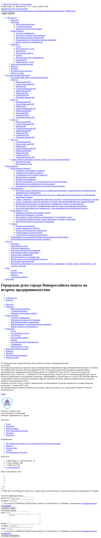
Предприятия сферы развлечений (30, 38)
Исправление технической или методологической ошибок (40, 186)
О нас (8, 424)
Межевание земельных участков (29, 215)
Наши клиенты (17, 31)
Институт (15, 20)
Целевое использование (26, 179)
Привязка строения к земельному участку (33, 213)
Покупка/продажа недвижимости (30, 58)
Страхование (21, 60)
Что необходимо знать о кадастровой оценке (29, 77)
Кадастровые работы (24, 53)
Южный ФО (21, 86)
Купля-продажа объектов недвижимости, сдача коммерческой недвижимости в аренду (52, 208)
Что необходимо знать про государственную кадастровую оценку (33, 443)
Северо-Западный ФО (25, 84)
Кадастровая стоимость (20, 168)
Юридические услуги (25, 62)
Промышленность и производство (25, 257)
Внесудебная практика (25, 24)
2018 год (14, 80)
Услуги (9, 241)
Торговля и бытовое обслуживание (30, 35)
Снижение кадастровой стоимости (30, 171)
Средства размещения (25, 33)
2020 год (14, 120)
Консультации (12, 166)
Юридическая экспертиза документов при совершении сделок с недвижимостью (50, 204)
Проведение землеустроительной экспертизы (35, 221)
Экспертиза (20, 51)
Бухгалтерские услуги (25, 49)
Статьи (14, 270)
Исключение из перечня (26, 177)
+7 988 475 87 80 (8, 4)
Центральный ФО (23, 82)
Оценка (19, 55)
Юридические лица (24, 164)
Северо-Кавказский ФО (26, 89)
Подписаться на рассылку (22, 71)
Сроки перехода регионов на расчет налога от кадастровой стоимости (40, 159)
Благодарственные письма (22, 64)
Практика (15, 22)
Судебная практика (24, 26)
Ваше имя (6, 498)
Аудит (18, 46)
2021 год (14, 140)
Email (4, 528)
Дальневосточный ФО (25, 97)
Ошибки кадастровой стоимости (29, 173)
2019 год (14, 100)
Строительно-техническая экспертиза (31, 235)
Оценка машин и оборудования (29, 233)
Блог (8, 268)
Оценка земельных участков (28, 228)
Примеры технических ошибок (29, 29)
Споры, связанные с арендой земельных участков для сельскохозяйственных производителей (55, 202)
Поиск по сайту (17, 73)
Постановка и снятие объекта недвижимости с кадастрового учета (44, 217)
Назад (3, 394)
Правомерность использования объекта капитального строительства (39, 237)
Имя (3, 513)
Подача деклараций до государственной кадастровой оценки (41, 182)
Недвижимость (17, 188)
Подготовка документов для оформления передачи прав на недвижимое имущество (51, 206)
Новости (14, 66)
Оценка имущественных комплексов (31, 230)
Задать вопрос (22, 9)
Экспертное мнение (19, 277)
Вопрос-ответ (11, 448)
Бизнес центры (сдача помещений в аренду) (29, 259)
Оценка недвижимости (25, 226)
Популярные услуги (19, 246)
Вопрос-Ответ (17, 272)
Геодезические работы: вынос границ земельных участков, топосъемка (45, 219)
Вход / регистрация (23, 4)
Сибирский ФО (22, 95)
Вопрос (5, 523)
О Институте (11, 18)
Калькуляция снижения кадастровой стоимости (31, 239)
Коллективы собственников (22, 261)
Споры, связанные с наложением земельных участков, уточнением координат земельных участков (57, 199)
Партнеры (15, 44)
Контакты (10, 279)
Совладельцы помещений (22, 255)
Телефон (5, 501)
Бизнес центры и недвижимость (29, 42)
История (14, 69)
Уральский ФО (22, 93)
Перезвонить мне (8, 9)
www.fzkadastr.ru (13, 467)
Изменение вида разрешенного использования (35, 184)
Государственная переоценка (18, 75)
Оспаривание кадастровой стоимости (31, 175)
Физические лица (23, 162)
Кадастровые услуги (19, 210)
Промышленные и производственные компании (36, 40)
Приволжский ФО (23, 91)
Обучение (15, 244)
